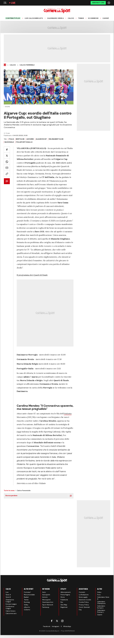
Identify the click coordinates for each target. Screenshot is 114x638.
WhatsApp (67, 626)
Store (63, 597)
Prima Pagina (65, 595)
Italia (11, 139)
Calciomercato (11, 613)
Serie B (8, 597)
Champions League (10, 601)
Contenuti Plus (13, 18)
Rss (62, 602)
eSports (27, 607)
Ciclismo (27, 610)
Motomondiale (29, 595)
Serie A (8, 595)
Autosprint (46, 595)
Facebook (46, 626)
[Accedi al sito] (109, 2)
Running (27, 602)
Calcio (71, 18)
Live (13, 2)
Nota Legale (83, 597)
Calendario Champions (101, 602)
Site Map (64, 605)
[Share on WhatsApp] (7, 162)
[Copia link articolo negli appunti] (7, 174)
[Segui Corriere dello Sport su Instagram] (62, 621)
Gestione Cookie (85, 600)
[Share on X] (7, 156)
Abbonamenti (66, 592)
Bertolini (20, 139)
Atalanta (68, 413)
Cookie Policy (84, 602)
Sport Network (47, 605)
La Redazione (84, 595)
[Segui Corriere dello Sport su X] (57, 621)
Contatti (82, 592)
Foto (99, 595)
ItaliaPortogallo (24, 142)
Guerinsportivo (47, 602)
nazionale (9, 142)
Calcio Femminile (27, 65)
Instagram (55, 626)
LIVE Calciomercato (34, 18)
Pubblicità (64, 600)
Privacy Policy (84, 605)
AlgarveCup (41, 139)
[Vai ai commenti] (7, 181)
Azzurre (30, 139)
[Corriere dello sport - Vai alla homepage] (57, 10)
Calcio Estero (10, 611)
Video (99, 592)
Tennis (81, 18)
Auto (44, 592)
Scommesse (93, 18)
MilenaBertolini (56, 139)
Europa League (11, 604)
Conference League (10, 607)
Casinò (106, 18)
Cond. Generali (84, 607)
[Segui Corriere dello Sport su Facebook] (51, 621)
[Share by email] (7, 168)
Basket (26, 597)
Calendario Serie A (55, 18)
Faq (80, 610)
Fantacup (45, 607)
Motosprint (46, 600)
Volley (26, 605)
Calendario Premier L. (101, 611)
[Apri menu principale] (4, 2)
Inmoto (45, 597)
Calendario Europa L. (101, 607)
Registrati (64, 607)
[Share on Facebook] (7, 150)
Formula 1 (27, 592)
